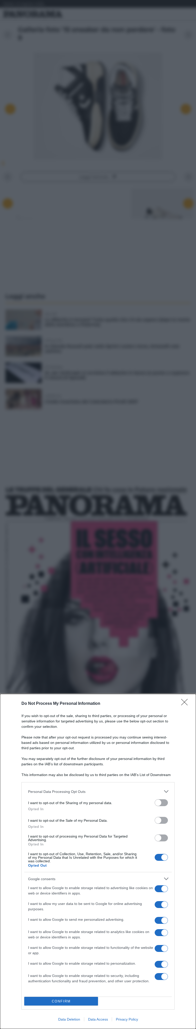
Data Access (98, 1019)
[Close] (186, 704)
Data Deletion (69, 1019)
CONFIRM (61, 1001)
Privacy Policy (127, 1019)
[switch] (161, 802)
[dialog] (98, 861)
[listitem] (98, 791)
